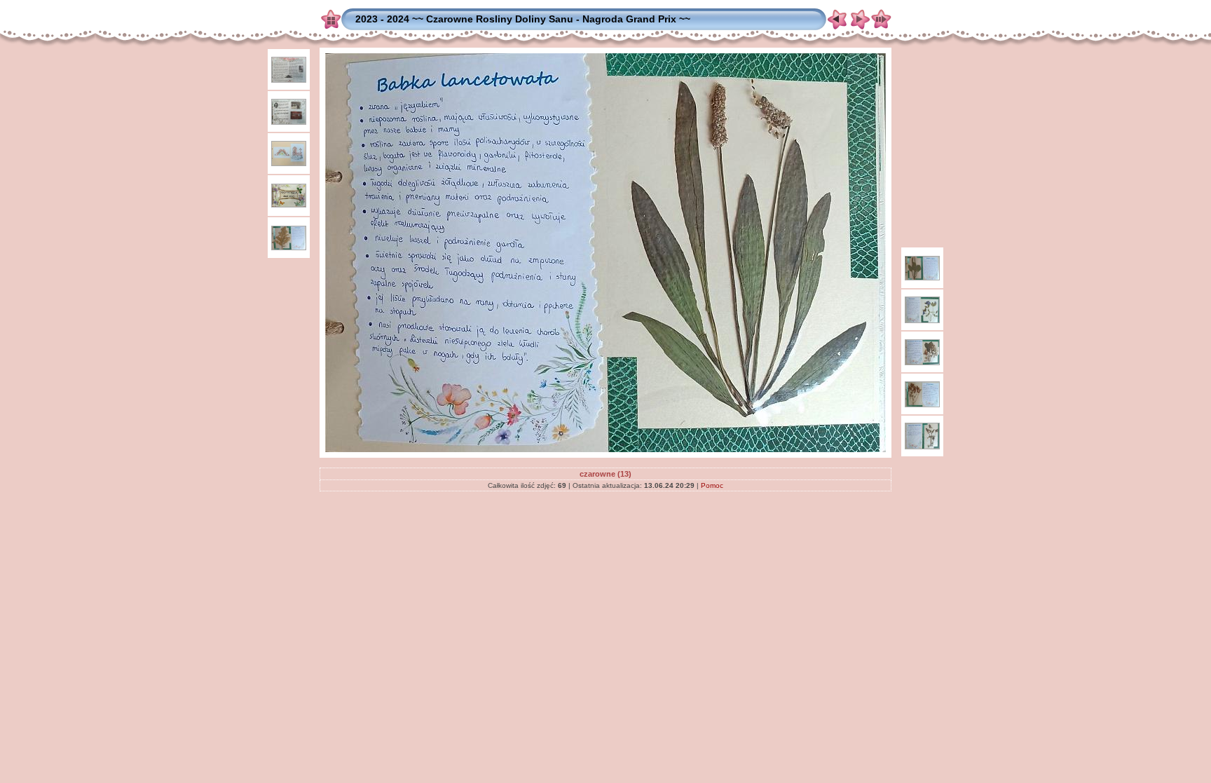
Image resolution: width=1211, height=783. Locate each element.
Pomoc (712, 485)
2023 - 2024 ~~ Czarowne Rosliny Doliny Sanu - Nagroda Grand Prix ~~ (522, 19)
